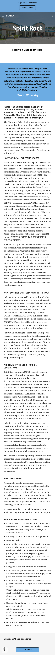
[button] (3, 15)
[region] (27, 6)
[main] (27, 28)
